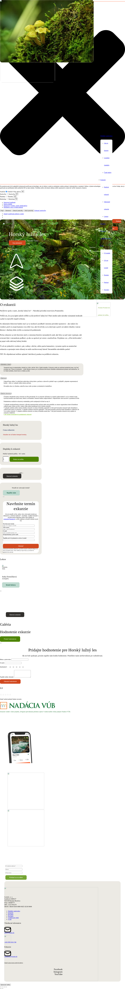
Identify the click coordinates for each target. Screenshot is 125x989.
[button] (112, 136)
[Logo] (50, 316)
